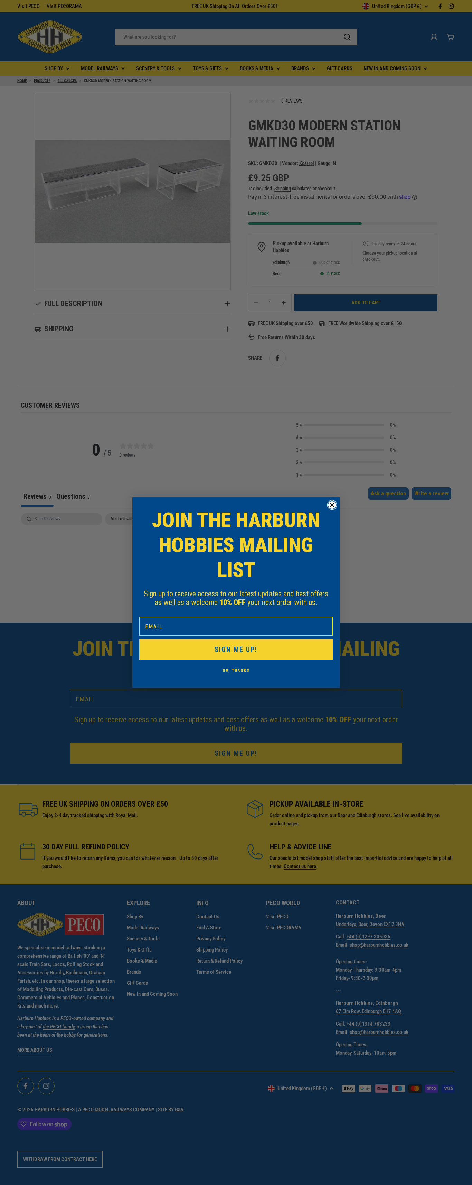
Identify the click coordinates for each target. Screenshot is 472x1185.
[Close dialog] (332, 505)
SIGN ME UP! (236, 649)
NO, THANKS (236, 670)
